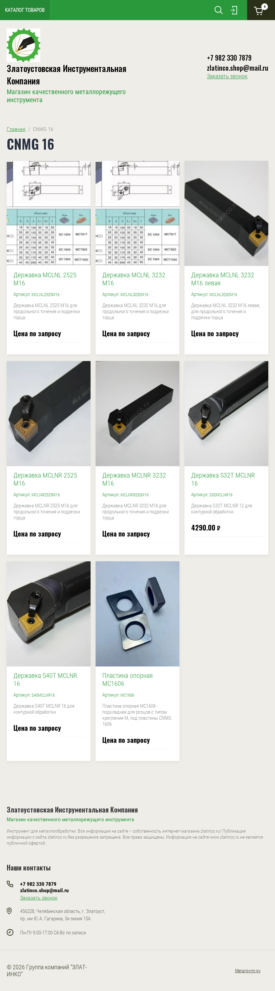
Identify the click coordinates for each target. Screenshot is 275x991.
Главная (16, 129)
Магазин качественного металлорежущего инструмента (70, 819)
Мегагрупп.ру (248, 970)
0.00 (265, 6)
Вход (233, 10)
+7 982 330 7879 (229, 58)
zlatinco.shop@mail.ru (237, 68)
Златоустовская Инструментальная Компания (72, 809)
